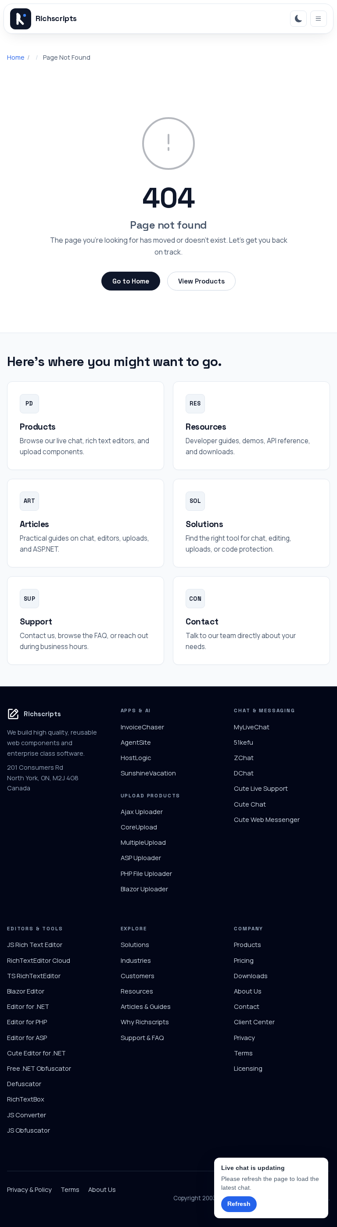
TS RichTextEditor (34, 975)
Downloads (251, 975)
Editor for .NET (28, 1006)
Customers (137, 975)
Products (247, 944)
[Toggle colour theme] (298, 19)
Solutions (135, 944)
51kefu (243, 742)
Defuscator (24, 1083)
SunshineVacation (148, 772)
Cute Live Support (261, 788)
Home (16, 57)
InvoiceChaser (142, 726)
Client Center (254, 1021)
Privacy (244, 1037)
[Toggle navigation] (318, 19)
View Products (201, 281)
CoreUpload (139, 826)
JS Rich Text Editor (34, 944)
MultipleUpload (143, 842)
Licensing (248, 1068)
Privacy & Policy (29, 1189)
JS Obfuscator (28, 1130)
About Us (248, 991)
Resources (137, 991)
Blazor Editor (25, 991)
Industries (136, 960)
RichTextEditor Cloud (38, 960)
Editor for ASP (27, 1037)
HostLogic (136, 757)
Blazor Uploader (144, 888)
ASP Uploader (141, 857)
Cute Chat (250, 804)
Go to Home (130, 281)
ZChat (244, 757)
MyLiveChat (251, 726)
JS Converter (26, 1114)
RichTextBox (25, 1098)
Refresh (239, 1203)
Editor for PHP (27, 1021)
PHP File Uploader (146, 873)
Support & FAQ (142, 1037)
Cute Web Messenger (267, 819)
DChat (244, 772)
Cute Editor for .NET (36, 1052)
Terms (243, 1052)
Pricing (244, 960)
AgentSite (136, 742)
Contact (246, 1006)
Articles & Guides (146, 1006)
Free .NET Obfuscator (39, 1068)
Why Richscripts (145, 1021)
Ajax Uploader (142, 811)
